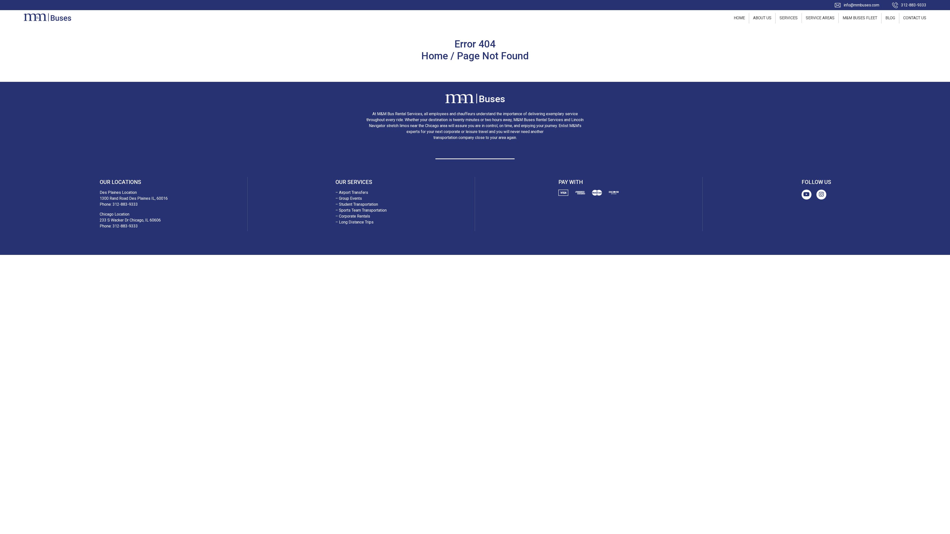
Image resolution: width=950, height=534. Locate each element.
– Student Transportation (356, 204)
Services (789, 18)
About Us (762, 18)
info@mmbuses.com (861, 5)
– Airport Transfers (351, 192)
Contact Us (914, 18)
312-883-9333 (913, 5)
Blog (890, 18)
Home (739, 18)
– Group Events (348, 198)
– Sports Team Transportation (361, 210)
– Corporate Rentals (352, 216)
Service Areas (820, 18)
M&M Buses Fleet (860, 18)
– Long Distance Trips (354, 222)
